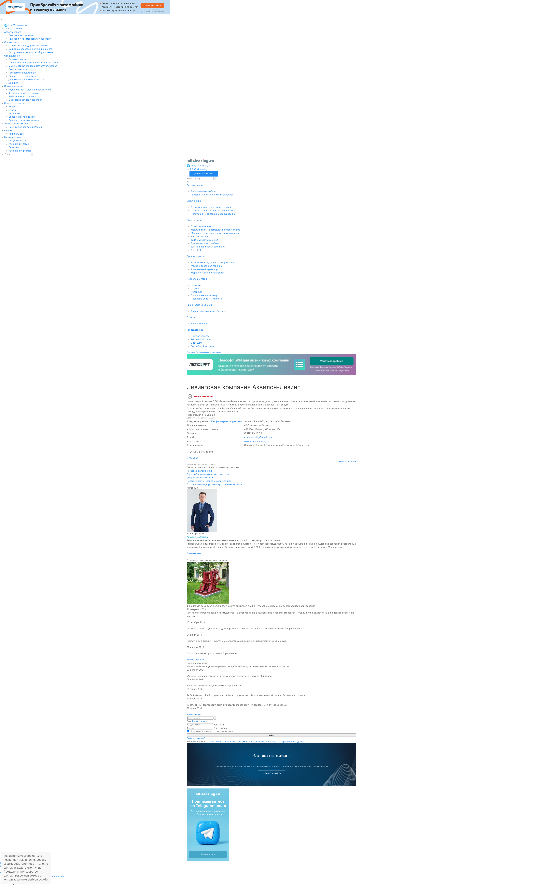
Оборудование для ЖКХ (200, 477)
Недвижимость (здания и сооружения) (209, 481)
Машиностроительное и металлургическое (32, 65)
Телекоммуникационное (22, 72)
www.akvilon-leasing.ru (256, 441)
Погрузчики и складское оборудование (30, 52)
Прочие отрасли (13, 86)
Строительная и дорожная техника (28, 45)
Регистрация (199, 721)
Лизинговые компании (16, 123)
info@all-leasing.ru (199, 169)
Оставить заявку (271, 773)
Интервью (14, 113)
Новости (13, 106)
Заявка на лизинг (13, 28)
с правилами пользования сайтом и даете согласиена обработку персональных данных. (256, 741)
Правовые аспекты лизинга (23, 120)
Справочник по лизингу (21, 116)
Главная (191, 352)
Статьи (12, 110)
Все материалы (195, 659)
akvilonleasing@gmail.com (258, 437)
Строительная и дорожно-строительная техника (214, 484)
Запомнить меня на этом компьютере (211, 731)
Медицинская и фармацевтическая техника (33, 62)
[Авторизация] (188, 181)
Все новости (194, 714)
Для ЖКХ (13, 82)
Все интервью (194, 553)
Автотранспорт (12, 32)
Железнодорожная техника (23, 93)
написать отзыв (347, 461)
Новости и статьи (14, 103)
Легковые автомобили (21, 35)
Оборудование (12, 55)
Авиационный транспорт (22, 96)
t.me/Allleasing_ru (17, 25)
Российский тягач (18, 143)
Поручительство (17, 140)
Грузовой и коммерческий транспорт (29, 38)
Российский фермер (19, 150)
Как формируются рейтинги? (227, 421)
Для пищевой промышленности (26, 79)
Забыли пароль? (196, 738)
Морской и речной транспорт (25, 99)
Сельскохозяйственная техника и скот (30, 48)
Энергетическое (17, 69)
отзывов (192, 457)
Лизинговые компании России (25, 126)
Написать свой (16, 133)
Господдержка (12, 137)
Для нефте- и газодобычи (22, 76)
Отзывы (8, 130)
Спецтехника (11, 42)
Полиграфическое (18, 59)
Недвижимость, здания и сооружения (29, 89)
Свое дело (14, 147)
